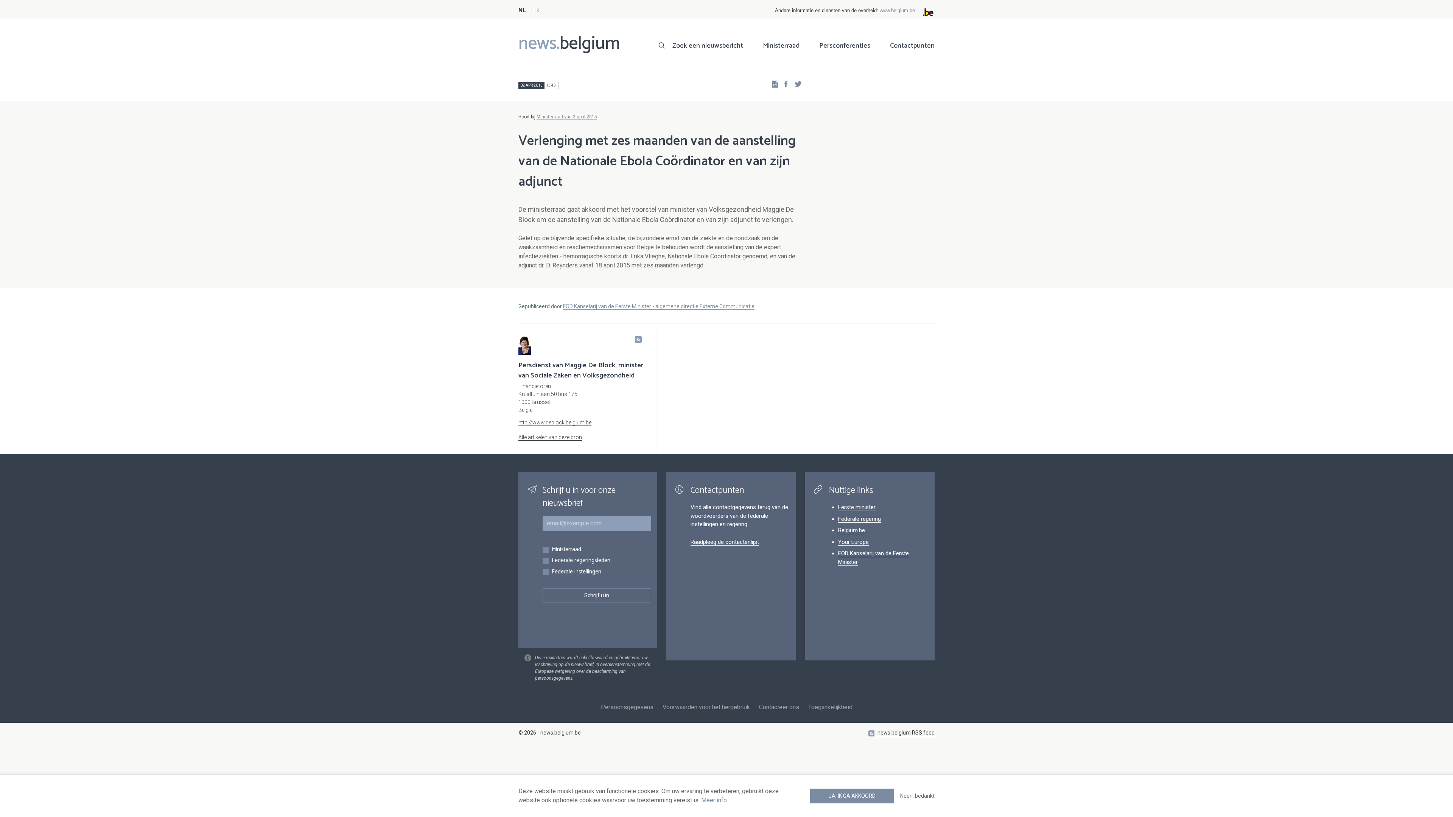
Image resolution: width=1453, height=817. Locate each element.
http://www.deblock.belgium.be (554, 422)
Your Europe (853, 542)
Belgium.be (851, 530)
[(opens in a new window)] (783, 84)
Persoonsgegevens (627, 707)
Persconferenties (844, 45)
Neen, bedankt (917, 796)
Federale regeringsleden (581, 560)
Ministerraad (781, 45)
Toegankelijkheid (830, 707)
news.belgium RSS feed (906, 733)
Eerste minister (857, 507)
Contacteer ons (779, 707)
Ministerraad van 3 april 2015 (567, 117)
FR (535, 10)
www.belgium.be (897, 10)
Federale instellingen (576, 572)
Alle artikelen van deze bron (550, 437)
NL (522, 10)
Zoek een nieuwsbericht (707, 45)
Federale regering (859, 519)
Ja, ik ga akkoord (852, 796)
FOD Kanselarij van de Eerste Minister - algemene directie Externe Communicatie (659, 306)
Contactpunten (912, 45)
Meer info (714, 800)
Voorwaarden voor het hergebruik (706, 707)
